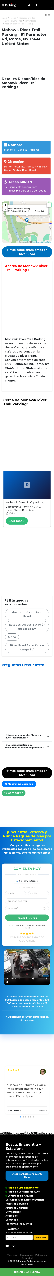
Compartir (15, 793)
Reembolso (26, 1255)
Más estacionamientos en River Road (28, 252)
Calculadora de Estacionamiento (25, 1199)
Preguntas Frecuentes (19, 1224)
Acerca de (12, 1216)
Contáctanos (13, 1212)
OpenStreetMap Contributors (42, 242)
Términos (12, 1255)
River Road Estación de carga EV (27, 647)
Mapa (13, 18)
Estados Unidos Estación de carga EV (27, 626)
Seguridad (12, 1220)
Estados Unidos (27, 18)
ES (49, 15)
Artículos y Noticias (17, 1207)
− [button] (5, 209)
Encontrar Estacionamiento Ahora (27, 1176)
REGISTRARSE (27, 917)
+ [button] (5, 205)
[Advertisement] (27, 61)
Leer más (16, 521)
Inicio (4, 18)
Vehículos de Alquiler (20, 1195)
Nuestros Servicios (17, 1203)
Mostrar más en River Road (27, 614)
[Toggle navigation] (48, 5)
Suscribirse (41, 1237)
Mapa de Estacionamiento (23, 1187)
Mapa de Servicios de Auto (24, 1191)
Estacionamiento (13, 21)
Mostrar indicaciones (20, 784)
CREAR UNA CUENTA (27, 1272)
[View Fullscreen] (49, 205)
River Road (30, 21)
